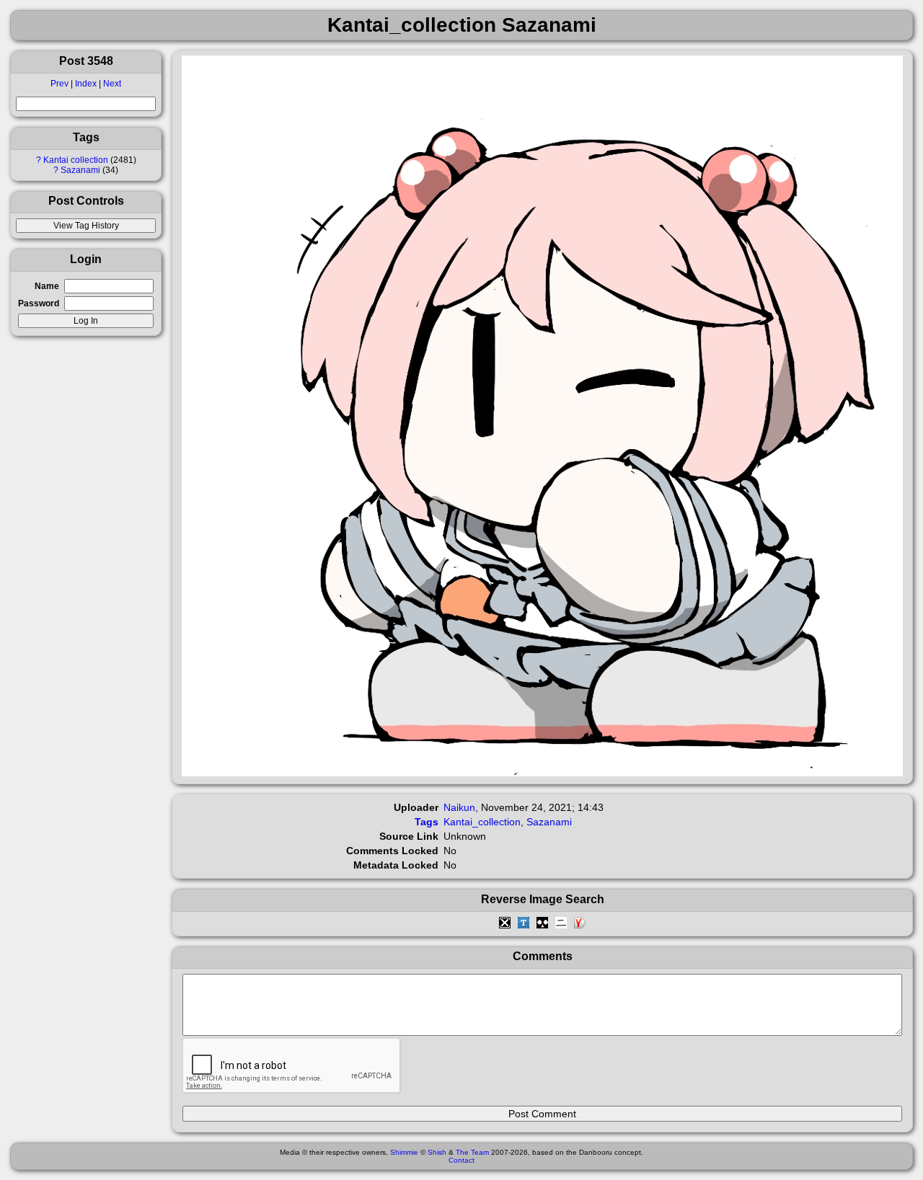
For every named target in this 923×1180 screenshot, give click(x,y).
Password (38, 303)
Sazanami (80, 170)
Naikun (459, 807)
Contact (461, 1160)
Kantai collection (75, 160)
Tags (426, 822)
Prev (59, 84)
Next (112, 84)
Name (47, 286)
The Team (472, 1152)
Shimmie (404, 1152)
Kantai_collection (482, 822)
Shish (437, 1152)
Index (86, 84)
